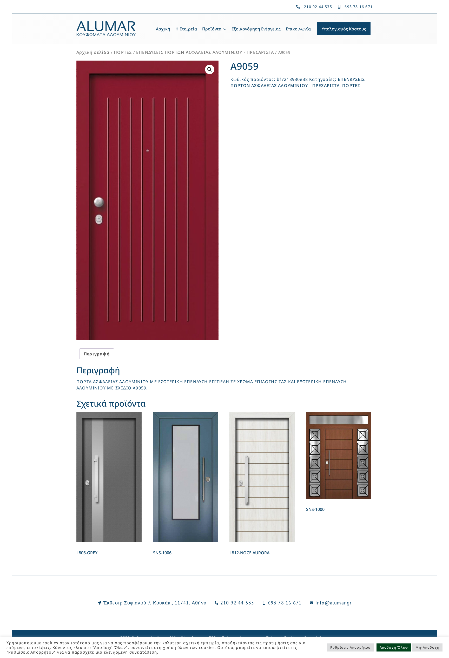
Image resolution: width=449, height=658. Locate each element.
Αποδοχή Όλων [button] (394, 647)
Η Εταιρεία (186, 29)
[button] (209, 69)
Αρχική (163, 29)
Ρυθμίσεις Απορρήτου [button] (350, 647)
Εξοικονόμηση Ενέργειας (256, 29)
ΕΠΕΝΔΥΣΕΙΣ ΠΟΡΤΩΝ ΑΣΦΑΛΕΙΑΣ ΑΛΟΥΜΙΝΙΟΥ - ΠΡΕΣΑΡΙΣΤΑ (205, 52)
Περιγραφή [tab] (97, 354)
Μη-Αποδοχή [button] (427, 647)
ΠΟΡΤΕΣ (123, 52)
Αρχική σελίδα (93, 52)
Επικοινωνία (298, 29)
